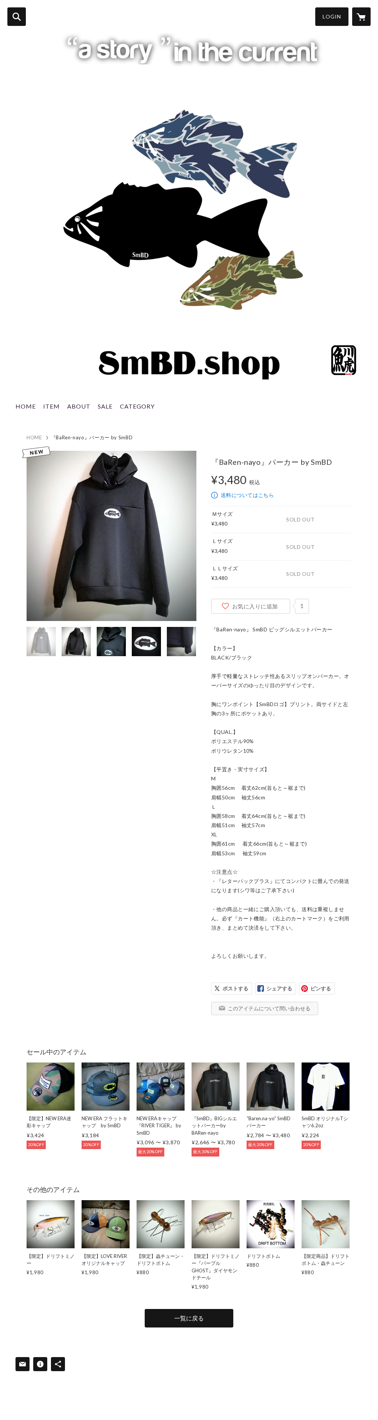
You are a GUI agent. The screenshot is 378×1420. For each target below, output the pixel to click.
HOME (26, 406)
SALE (105, 406)
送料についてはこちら (247, 495)
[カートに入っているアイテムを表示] (361, 16)
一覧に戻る (189, 1318)
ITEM (51, 406)
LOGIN (332, 16)
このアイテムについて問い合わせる (269, 1008)
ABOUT (78, 406)
